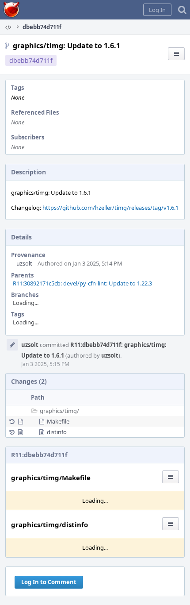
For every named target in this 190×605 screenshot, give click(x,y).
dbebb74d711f (31, 60)
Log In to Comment (48, 582)
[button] (157, 10)
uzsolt (24, 263)
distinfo (57, 432)
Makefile (58, 421)
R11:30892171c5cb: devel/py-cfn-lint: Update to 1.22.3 (82, 283)
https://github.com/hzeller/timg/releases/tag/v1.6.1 (110, 208)
